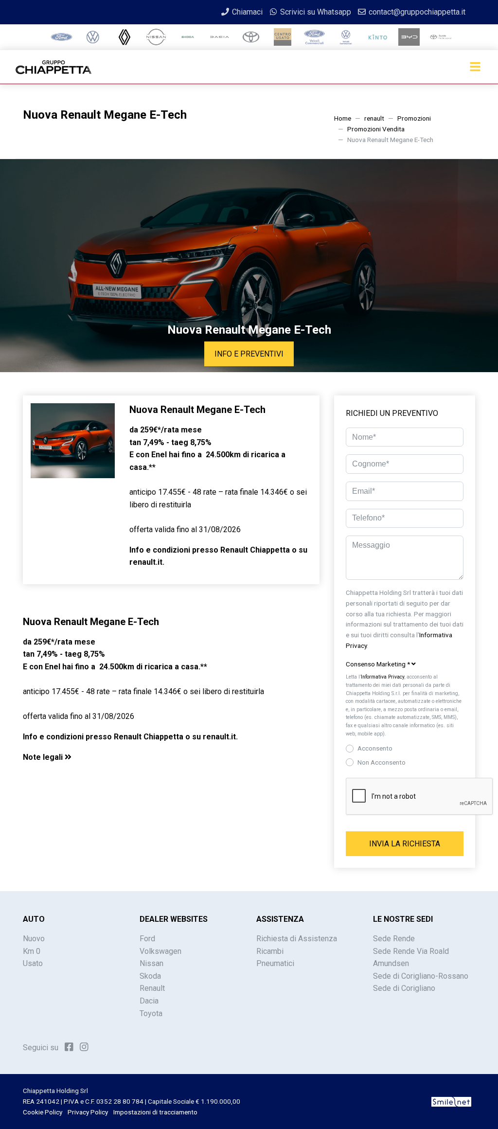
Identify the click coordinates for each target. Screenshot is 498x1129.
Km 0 (31, 951)
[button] (171, 757)
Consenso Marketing (378, 664)
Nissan (151, 963)
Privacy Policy (88, 1112)
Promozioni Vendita (376, 129)
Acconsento (374, 748)
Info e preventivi (249, 353)
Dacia (149, 1000)
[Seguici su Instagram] (84, 1047)
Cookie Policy (42, 1112)
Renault (152, 988)
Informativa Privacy (382, 677)
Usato (33, 963)
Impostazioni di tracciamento (155, 1112)
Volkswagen (160, 951)
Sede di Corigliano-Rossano (420, 976)
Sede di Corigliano (404, 988)
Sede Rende (394, 938)
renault (374, 118)
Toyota (151, 1013)
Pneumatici (275, 963)
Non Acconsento (381, 762)
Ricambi (270, 951)
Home (342, 118)
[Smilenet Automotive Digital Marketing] (451, 1101)
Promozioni (414, 118)
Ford (147, 938)
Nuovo (34, 938)
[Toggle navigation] (475, 67)
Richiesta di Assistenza (296, 938)
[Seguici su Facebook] (69, 1047)
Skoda (150, 976)
